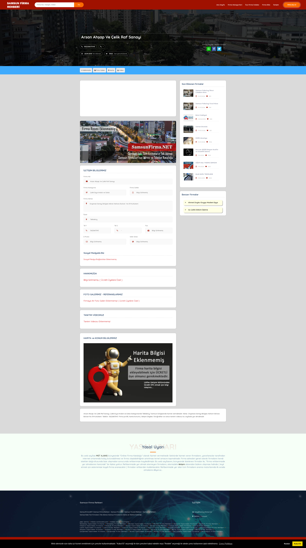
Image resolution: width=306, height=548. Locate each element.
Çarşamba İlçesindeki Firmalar (92, 531)
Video (121, 70)
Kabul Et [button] (297, 544)
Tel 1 (85, 226)
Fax (146, 226)
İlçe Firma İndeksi (252, 5)
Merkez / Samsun (200, 516)
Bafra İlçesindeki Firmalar (183, 529)
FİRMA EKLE (291, 5)
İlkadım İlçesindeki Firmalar (91, 526)
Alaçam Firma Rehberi (114, 529)
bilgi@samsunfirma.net (203, 512)
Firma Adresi (88, 199)
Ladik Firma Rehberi (112, 527)
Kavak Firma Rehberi (159, 526)
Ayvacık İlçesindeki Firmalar (137, 529)
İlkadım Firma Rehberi (114, 526)
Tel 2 (116, 226)
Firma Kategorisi (90, 188)
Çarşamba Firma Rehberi (117, 531)
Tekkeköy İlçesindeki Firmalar (92, 524)
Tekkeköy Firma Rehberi (116, 524)
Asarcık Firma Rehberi (157, 527)
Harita (111, 70)
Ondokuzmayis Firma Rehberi (212, 527)
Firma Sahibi (134, 188)
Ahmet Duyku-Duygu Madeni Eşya (203, 202)
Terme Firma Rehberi (162, 531)
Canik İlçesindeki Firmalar (180, 526)
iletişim (182, 464)
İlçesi (85, 214)
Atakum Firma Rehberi (208, 524)
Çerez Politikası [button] (225, 544)
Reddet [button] (287, 544)
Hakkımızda (86, 70)
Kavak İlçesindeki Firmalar (137, 526)
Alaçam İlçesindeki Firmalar (91, 529)
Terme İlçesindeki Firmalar (141, 531)
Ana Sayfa (220, 5)
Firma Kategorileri (235, 5)
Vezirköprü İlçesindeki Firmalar (186, 531)
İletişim (276, 5)
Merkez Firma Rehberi (162, 524)
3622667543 (89, 46)
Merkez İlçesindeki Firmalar (140, 524)
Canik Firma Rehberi (202, 526)
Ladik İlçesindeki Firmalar (91, 527)
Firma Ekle (266, 5)
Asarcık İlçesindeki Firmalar (134, 527)
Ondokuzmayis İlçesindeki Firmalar (183, 527)
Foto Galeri (100, 70)
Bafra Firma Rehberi (204, 529)
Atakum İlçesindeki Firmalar (185, 524)
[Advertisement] (128, 98)
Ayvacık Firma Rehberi (160, 529)
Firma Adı (87, 176)
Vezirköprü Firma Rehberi (212, 531)
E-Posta (86, 237)
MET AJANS (102, 455)
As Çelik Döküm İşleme (198, 210)
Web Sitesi (134, 237)
